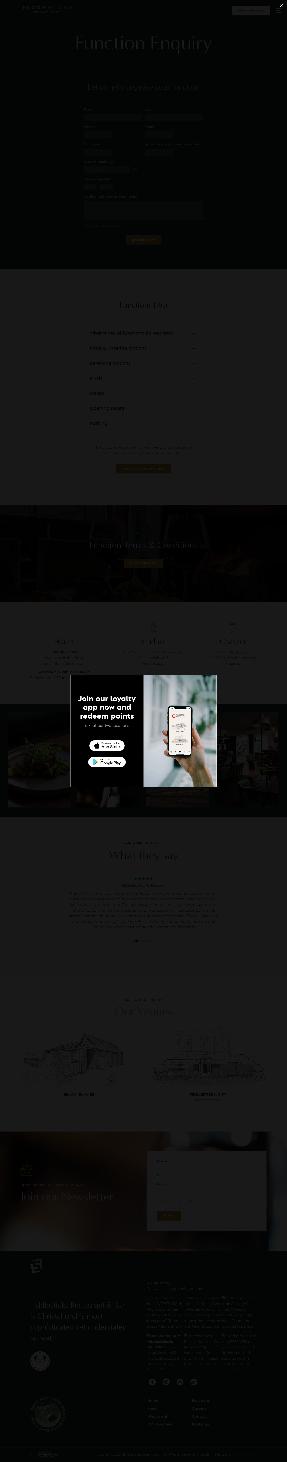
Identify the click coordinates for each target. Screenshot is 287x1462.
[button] (281, 5)
